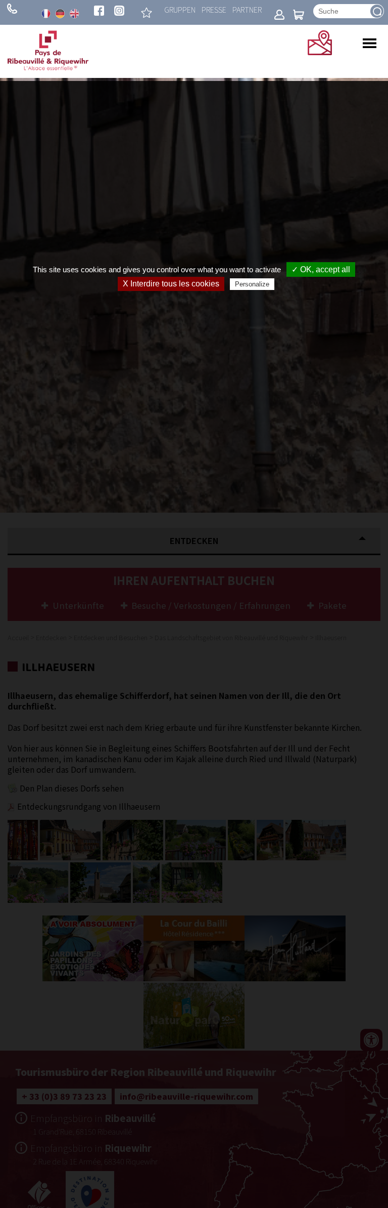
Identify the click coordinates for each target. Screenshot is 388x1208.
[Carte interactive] (319, 52)
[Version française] (46, 14)
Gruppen (180, 9)
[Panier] (298, 16)
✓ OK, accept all (321, 269)
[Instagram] (119, 12)
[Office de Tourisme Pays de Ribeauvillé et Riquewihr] (48, 67)
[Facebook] (99, 12)
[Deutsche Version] (60, 14)
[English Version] (74, 14)
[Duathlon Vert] (146, 13)
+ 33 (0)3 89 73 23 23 (12, 8)
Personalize (252, 284)
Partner (247, 9)
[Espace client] (279, 16)
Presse (214, 9)
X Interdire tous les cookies (171, 283)
